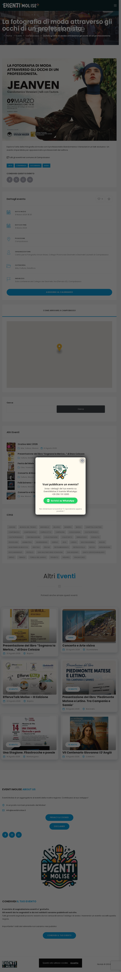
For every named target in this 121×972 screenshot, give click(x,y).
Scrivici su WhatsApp (60, 500)
